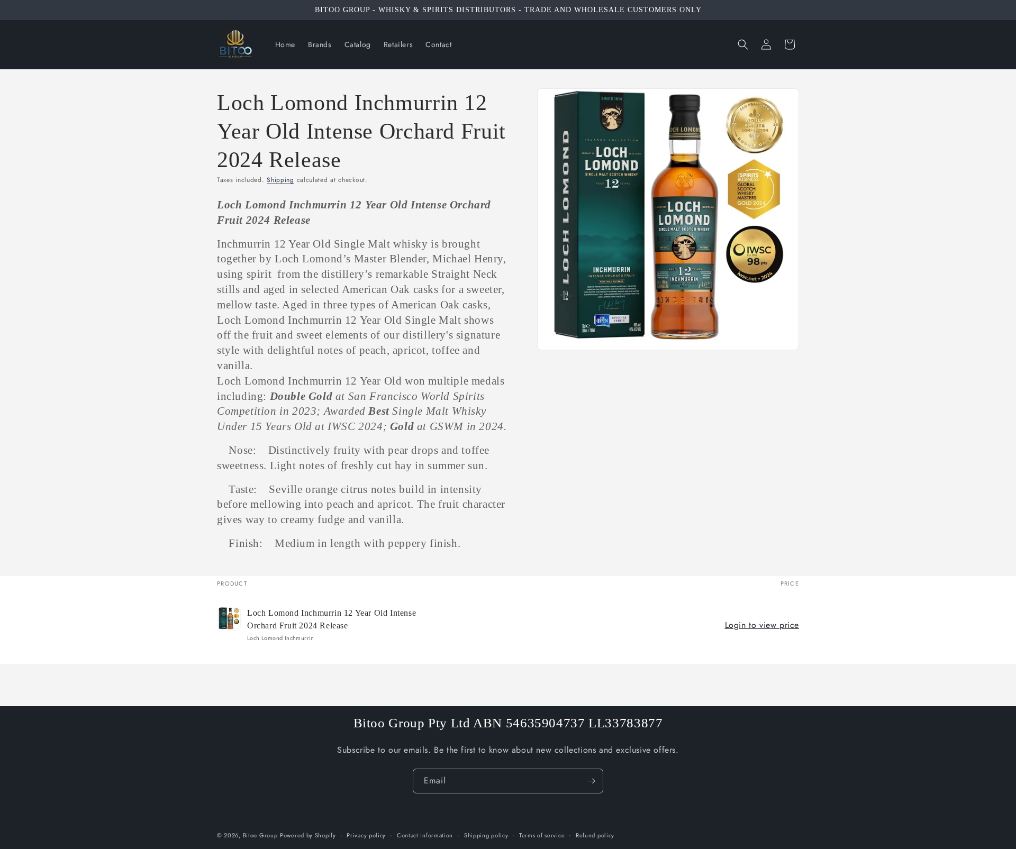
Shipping (280, 180)
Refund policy (595, 834)
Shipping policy (486, 834)
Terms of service (542, 834)
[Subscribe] (591, 781)
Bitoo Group (260, 835)
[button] (743, 44)
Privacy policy (366, 834)
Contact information (425, 834)
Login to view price (762, 625)
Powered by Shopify (308, 835)
